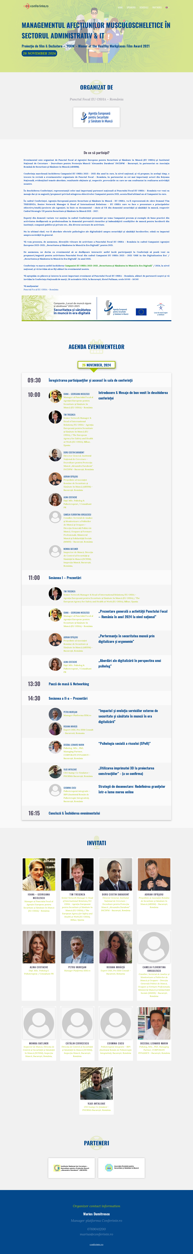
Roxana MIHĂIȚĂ (70, 726)
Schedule (144, 7)
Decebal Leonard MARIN (74, 744)
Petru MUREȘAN (70, 712)
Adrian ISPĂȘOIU (71, 476)
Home (120, 7)
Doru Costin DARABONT (74, 452)
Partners (157, 7)
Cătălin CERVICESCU (77, 1043)
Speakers (131, 7)
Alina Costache (70, 497)
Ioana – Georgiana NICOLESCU (77, 394)
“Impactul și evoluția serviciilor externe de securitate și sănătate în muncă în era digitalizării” (128, 716)
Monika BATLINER (71, 549)
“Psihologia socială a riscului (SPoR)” (124, 743)
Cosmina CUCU (70, 787)
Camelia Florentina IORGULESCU (77, 514)
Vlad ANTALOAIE (70, 769)
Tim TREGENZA (69, 414)
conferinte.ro (96, 1244)
